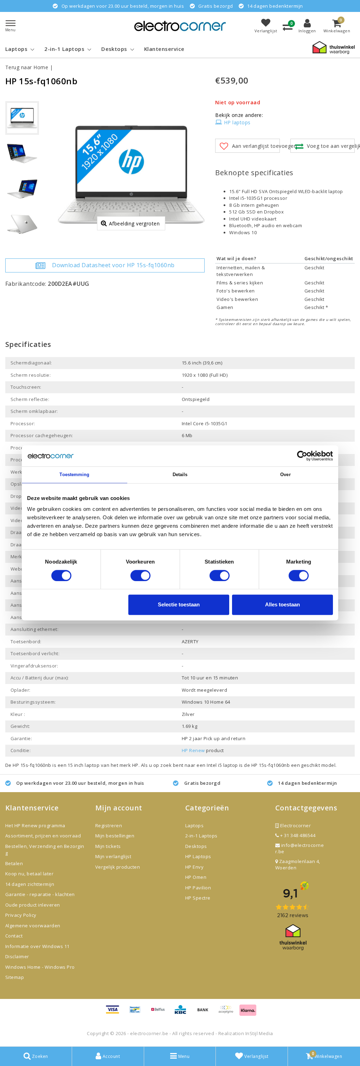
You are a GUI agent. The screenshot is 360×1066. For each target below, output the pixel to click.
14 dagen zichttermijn (29, 884)
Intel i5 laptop (223, 765)
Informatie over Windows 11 (37, 946)
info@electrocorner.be (299, 848)
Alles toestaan (282, 605)
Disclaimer (17, 956)
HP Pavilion (198, 887)
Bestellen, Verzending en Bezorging (44, 849)
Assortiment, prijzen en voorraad (43, 836)
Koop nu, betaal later (29, 873)
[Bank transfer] (205, 1012)
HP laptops (237, 122)
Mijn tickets (108, 846)
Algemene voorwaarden (32, 925)
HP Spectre (198, 898)
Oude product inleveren (32, 905)
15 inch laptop (83, 765)
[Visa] (115, 1012)
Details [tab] (180, 474)
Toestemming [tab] (74, 474)
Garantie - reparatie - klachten (40, 894)
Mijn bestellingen (114, 836)
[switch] (140, 575)
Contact (13, 936)
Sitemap (14, 977)
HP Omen (195, 877)
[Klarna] (247, 1012)
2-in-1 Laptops (201, 836)
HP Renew (193, 750)
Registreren (108, 825)
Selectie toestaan (179, 605)
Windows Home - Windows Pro (40, 967)
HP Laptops (198, 856)
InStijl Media (259, 1033)
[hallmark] (334, 47)
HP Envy (194, 867)
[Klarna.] (228, 1012)
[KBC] (183, 1012)
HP (135, 765)
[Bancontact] (137, 1012)
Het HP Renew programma (35, 825)
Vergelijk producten (117, 867)
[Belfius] (160, 1012)
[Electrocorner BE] (180, 26)
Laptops (194, 825)
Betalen (14, 863)
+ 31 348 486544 (297, 835)
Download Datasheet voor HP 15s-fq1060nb (113, 265)
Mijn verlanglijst (113, 856)
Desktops (196, 846)
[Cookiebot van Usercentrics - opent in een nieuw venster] (302, 455)
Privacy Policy (21, 915)
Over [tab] (285, 474)
